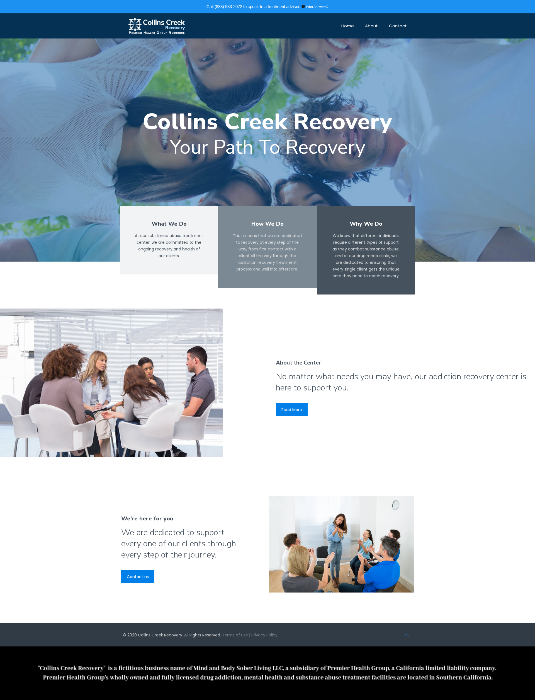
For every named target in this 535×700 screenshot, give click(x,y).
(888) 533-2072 (228, 6)
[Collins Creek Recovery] (156, 25)
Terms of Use (235, 635)
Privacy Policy (264, 635)
